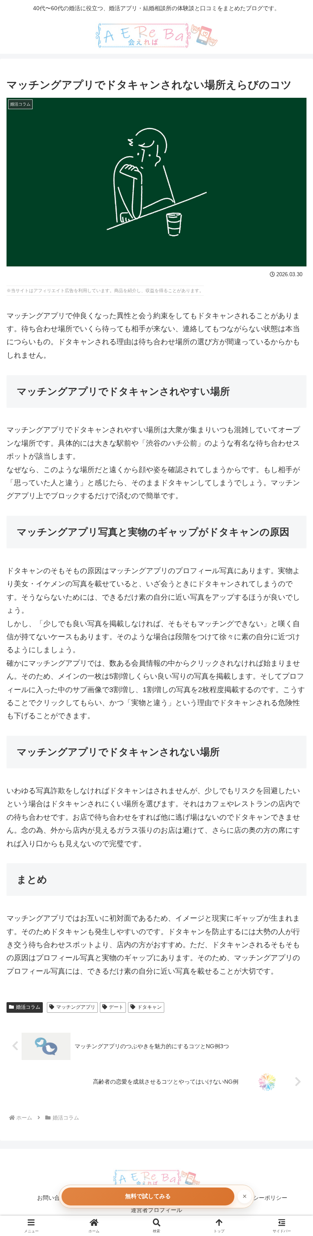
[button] (289, 1097)
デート (116, 1007)
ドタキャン (149, 1007)
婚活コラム (28, 1007)
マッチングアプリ (75, 1007)
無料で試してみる (148, 1196)
